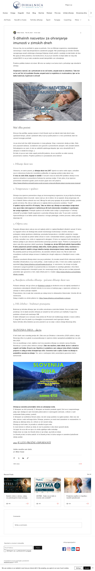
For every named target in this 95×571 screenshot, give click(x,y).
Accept (87, 568)
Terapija (57, 20)
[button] (89, 20)
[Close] (93, 568)
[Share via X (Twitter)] (18, 458)
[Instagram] (69, 549)
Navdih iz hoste (20, 20)
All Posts (7, 20)
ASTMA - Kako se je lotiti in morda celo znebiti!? (46, 497)
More (77, 20)
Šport (48, 20)
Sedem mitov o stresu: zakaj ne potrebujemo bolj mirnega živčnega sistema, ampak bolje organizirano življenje (17, 497)
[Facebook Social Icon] (64, 549)
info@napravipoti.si (69, 542)
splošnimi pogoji (8, 562)
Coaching (67, 20)
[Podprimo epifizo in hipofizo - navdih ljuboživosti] (77, 485)
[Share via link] (28, 458)
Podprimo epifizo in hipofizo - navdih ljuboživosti (77, 497)
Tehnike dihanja (36, 20)
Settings (78, 568)
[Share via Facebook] (14, 458)
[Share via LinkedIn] (23, 458)
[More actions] (81, 33)
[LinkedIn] (73, 549)
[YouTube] (78, 549)
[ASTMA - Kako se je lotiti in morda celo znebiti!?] (47, 485)
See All (89, 474)
